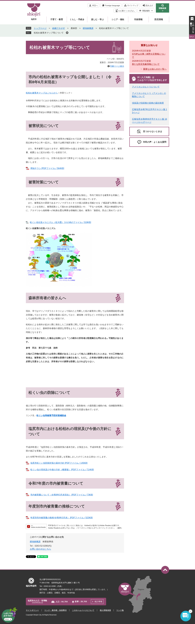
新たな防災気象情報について (146, 64)
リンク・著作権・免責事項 (55, 610)
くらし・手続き (77, 19)
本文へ (95, 5)
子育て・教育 (56, 19)
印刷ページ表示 (117, 66)
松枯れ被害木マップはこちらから (42, 93)
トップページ (40, 28)
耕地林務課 (88, 28)
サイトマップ (132, 5)
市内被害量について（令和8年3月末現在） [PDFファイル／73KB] (61, 495)
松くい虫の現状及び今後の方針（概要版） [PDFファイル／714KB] (62, 469)
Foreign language (112, 5)
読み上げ (149, 5)
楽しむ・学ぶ (97, 19)
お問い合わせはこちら (40, 549)
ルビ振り (122, 11)
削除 (67, 33)
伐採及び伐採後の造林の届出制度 (148, 103)
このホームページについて (83, 610)
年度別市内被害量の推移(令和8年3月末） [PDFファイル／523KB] (61, 518)
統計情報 (98, 601)
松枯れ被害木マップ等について (49, 33)
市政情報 (138, 19)
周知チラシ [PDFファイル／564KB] (47, 168)
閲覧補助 (146, 11)
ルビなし (131, 11)
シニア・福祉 (118, 19)
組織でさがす (58, 28)
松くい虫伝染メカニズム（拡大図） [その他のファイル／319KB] (60, 222)
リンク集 (120, 610)
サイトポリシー (32, 610)
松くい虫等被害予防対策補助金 (51, 415)
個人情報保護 (105, 610)
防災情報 (159, 19)
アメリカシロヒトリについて (146, 87)
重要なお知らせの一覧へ (154, 69)
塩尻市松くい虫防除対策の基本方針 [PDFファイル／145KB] (58, 463)
